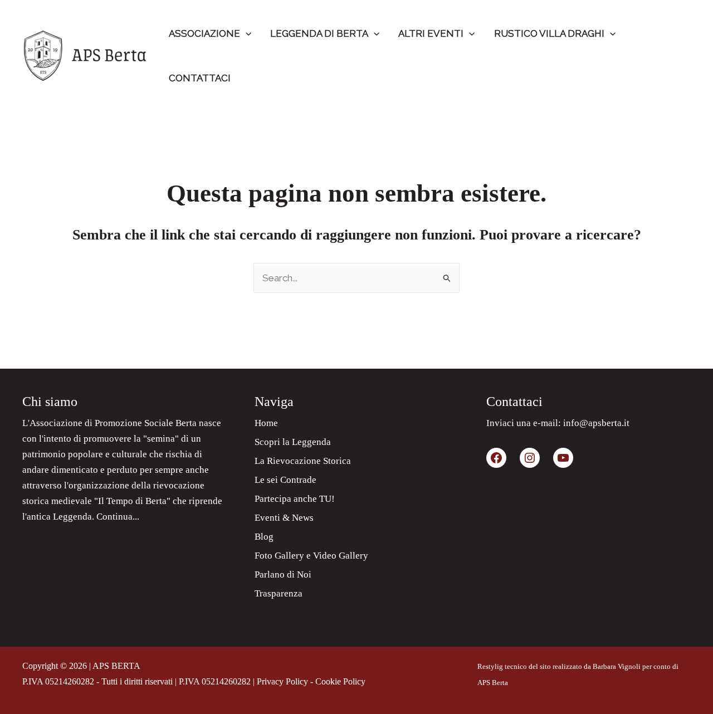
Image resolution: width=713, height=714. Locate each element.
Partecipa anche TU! (295, 498)
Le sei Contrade (285, 480)
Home (266, 423)
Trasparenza (278, 593)
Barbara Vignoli (617, 666)
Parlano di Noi (283, 574)
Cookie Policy (340, 681)
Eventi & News (284, 517)
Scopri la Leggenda (293, 442)
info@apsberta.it (596, 423)
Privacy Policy (282, 681)
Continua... (117, 516)
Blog (264, 536)
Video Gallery (340, 555)
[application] (245, 33)
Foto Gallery (279, 555)
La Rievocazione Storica (303, 461)
